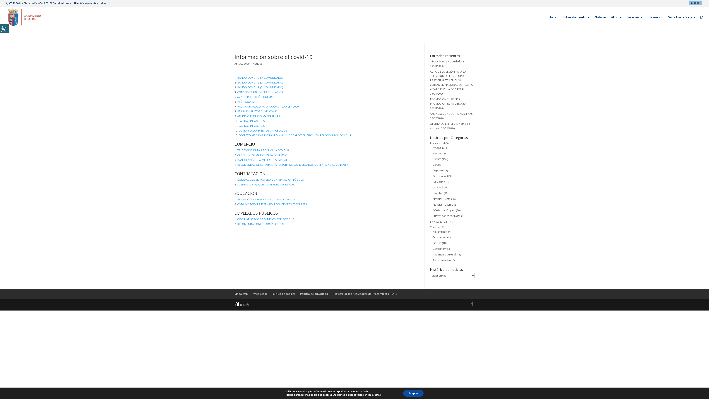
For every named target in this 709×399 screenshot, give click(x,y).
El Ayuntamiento (574, 17)
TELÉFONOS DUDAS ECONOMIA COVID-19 (263, 150)
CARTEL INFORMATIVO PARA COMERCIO (262, 155)
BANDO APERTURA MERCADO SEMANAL (262, 160)
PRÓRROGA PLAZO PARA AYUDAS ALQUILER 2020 (268, 106)
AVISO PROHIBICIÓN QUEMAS (255, 97)
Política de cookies (283, 294)
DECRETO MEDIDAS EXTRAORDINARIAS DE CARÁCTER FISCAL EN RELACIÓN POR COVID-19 (295, 135)
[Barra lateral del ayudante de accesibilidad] (4, 28)
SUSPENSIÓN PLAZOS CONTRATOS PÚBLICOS (265, 184)
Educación (439, 182)
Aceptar (413, 393)
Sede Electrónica (680, 17)
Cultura (437, 159)
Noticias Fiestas (442, 199)
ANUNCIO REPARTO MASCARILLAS (258, 116)
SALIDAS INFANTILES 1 (253, 121)
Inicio (554, 17)
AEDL (614, 17)
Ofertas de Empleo (444, 210)
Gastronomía (440, 248)
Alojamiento (440, 231)
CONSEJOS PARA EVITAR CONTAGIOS (260, 92)
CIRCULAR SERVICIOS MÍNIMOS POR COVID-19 (265, 219)
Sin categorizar (439, 221)
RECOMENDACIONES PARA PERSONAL (261, 224)
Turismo (654, 17)
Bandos (437, 153)
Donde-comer (441, 237)
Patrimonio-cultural (444, 254)
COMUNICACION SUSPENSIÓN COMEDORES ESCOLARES (272, 204)
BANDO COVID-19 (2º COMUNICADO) (260, 82)
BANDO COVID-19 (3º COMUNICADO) (260, 87)
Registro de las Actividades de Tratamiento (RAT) (365, 294)
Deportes (438, 170)
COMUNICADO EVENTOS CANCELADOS (263, 130)
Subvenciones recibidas (446, 216)
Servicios (633, 17)
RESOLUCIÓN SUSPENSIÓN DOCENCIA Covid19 (266, 199)
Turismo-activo (442, 260)
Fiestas (437, 243)
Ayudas (437, 147)
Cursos (437, 164)
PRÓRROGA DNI (247, 101)
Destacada (439, 176)
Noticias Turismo (443, 204)
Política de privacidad (314, 294)
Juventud (438, 193)
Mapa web (241, 294)
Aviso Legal (260, 294)
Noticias (600, 17)
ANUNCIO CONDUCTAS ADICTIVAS (451, 113)
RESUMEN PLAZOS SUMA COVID (257, 111)
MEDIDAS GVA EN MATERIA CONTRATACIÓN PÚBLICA (270, 179)
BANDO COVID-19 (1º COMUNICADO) (260, 77)
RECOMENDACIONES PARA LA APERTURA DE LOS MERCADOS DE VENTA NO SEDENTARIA (292, 164)
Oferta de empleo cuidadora (447, 61)
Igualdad (438, 187)
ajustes (376, 395)
